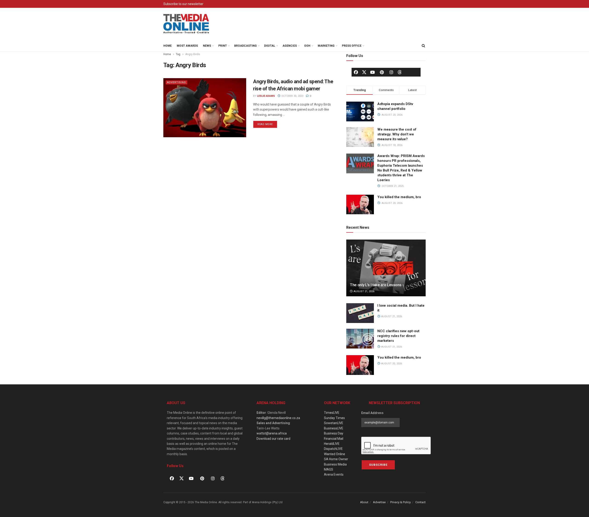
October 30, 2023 (292, 95)
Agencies (290, 45)
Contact (420, 502)
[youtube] (372, 72)
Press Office (351, 45)
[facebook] (356, 72)
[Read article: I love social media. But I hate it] (360, 313)
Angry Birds (192, 54)
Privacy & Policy (400, 502)
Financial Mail (333, 438)
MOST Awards (187, 45)
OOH (307, 45)
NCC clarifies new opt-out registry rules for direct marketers (398, 336)
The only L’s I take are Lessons (375, 285)
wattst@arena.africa (272, 433)
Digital (269, 45)
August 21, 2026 (363, 291)
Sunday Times (334, 418)
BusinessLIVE (333, 428)
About (364, 502)
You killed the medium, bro (399, 197)
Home (167, 45)
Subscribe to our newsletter (183, 4)
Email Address (372, 413)
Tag (178, 54)
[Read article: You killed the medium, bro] (360, 365)
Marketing (326, 45)
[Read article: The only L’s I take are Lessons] (386, 268)
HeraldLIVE (332, 444)
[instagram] (391, 72)
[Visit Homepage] (186, 24)
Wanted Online (334, 454)
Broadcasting (245, 45)
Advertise (379, 502)
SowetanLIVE (333, 423)
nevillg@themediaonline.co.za (278, 418)
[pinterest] (382, 72)
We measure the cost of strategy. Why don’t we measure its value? (396, 134)
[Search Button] (423, 45)
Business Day (333, 433)
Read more (267, 123)
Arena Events (334, 474)
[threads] (399, 72)
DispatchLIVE (333, 449)
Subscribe (378, 464)
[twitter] (364, 72)
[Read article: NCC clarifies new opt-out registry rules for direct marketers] (360, 338)
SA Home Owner (336, 459)
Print (222, 45)
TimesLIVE (331, 412)
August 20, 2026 (391, 363)
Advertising (176, 82)
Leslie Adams (266, 95)
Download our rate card (273, 438)
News (207, 45)
